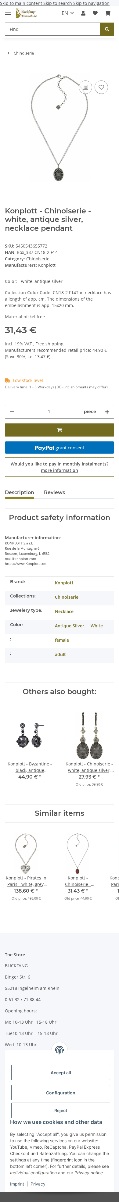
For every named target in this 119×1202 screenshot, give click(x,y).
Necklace (64, 611)
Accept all (61, 1072)
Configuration (60, 1092)
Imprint (17, 1183)
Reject (60, 1110)
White (97, 626)
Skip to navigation (91, 3)
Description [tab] (19, 492)
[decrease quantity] (12, 411)
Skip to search (58, 3)
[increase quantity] (107, 411)
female (62, 640)
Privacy (38, 1183)
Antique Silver (69, 626)
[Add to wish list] (101, 87)
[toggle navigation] (8, 10)
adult (60, 654)
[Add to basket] (10, 69)
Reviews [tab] (54, 492)
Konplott (64, 583)
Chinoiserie (37, 259)
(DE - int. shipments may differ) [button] (81, 387)
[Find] (107, 29)
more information (59, 470)
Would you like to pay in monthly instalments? (59, 467)
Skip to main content (21, 3)
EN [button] (65, 13)
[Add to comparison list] (85, 87)
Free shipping (49, 344)
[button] (83, 13)
